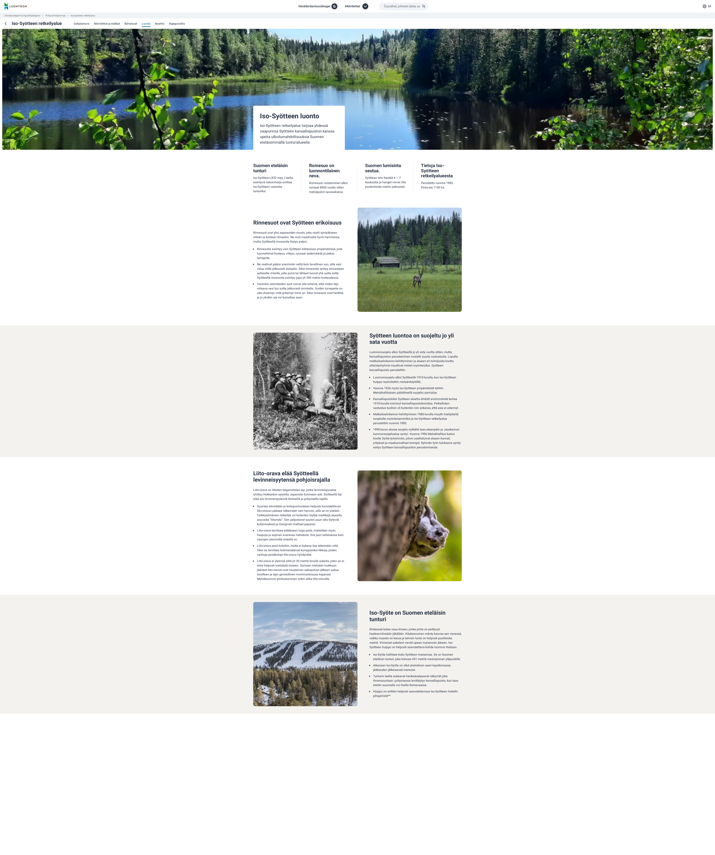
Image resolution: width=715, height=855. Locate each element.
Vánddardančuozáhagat (314, 6)
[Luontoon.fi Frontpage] (15, 6)
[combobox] (403, 6)
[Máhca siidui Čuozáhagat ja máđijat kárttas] (5, 23)
